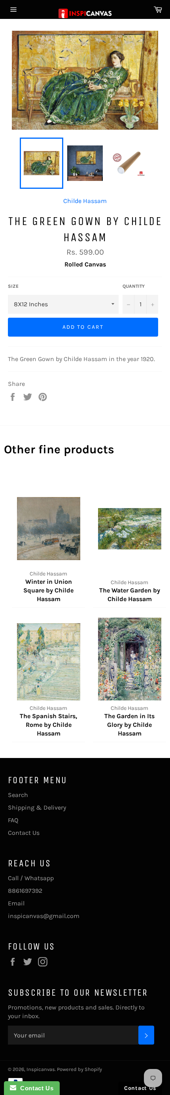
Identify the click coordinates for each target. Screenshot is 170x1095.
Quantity (134, 286)
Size (13, 286)
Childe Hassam (85, 201)
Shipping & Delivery (37, 807)
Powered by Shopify (79, 1069)
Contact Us (24, 832)
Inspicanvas (40, 1069)
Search (18, 795)
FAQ (13, 820)
